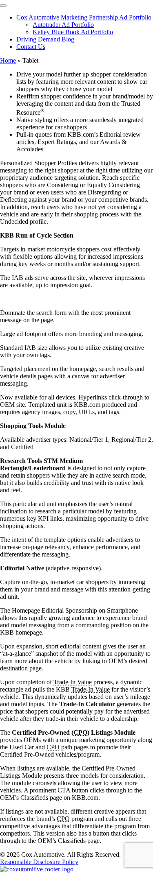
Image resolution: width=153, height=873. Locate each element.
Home (8, 60)
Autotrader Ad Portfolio (63, 24)
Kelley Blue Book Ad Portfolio (73, 31)
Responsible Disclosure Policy (39, 861)
